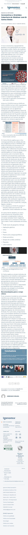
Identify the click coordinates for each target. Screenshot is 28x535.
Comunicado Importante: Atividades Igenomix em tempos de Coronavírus (7, 404)
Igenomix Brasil (21, 23)
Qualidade (5, 438)
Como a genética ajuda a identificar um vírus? (21, 403)
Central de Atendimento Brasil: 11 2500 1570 (7, 471)
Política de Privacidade (9, 518)
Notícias (5, 436)
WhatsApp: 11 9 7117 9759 (7, 477)
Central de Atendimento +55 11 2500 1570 (14, 0)
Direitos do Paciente (8, 525)
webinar (17, 390)
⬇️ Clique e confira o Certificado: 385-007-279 (20, 455)
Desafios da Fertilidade (7, 13)
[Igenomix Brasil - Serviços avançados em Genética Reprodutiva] (14, 7)
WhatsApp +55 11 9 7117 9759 (13, 1)
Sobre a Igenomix (7, 433)
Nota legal (6, 521)
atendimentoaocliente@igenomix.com (13, 481)
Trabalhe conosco (7, 439)
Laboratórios (6, 435)
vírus (14, 390)
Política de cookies (8, 523)
